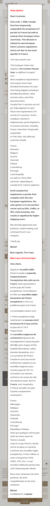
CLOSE (25, 501)
